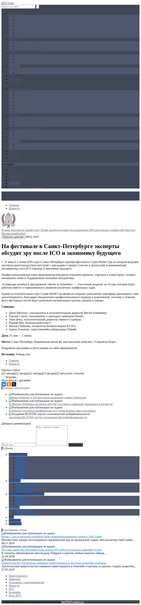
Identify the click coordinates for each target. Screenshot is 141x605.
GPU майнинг (25, 46)
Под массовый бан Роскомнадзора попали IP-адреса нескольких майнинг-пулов (51, 549)
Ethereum (21, 19)
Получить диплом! (13, 237)
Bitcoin (20, 16)
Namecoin (22, 26)
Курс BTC (15, 82)
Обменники (23, 62)
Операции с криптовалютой (26, 52)
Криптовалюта (18, 13)
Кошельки (22, 59)
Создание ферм (25, 42)
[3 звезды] (34, 373)
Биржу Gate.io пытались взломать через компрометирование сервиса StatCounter (51, 536)
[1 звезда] (7, 373)
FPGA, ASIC (24, 49)
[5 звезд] (61, 373)
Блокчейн (15, 79)
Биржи (20, 56)
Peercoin (21, 32)
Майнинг (15, 39)
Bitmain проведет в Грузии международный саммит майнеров (47, 397)
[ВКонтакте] (3, 384)
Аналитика (23, 69)
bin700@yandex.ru (72, 601)
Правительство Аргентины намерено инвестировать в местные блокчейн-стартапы (53, 563)
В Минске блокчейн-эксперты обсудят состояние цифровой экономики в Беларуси (61, 404)
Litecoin (21, 23)
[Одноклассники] (9, 384)
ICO (11, 75)
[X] (14, 384)
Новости (14, 65)
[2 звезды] (21, 373)
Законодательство (27, 72)
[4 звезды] (48, 373)
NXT (19, 29)
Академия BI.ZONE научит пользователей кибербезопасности (48, 417)
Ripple (20, 36)
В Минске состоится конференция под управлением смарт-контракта (52, 410)
